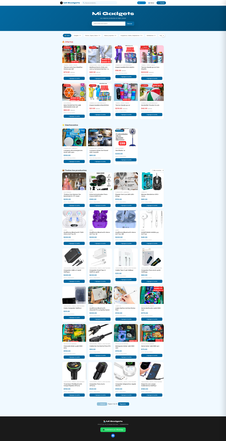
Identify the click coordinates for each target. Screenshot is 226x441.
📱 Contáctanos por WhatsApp (113, 429)
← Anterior (102, 404)
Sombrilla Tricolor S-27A (150, 105)
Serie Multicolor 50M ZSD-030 (151, 309)
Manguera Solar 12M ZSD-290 (125, 347)
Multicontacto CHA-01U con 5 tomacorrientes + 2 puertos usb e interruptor (99, 68)
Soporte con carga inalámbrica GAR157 (148, 385)
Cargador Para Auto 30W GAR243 (151, 271)
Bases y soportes (110, 35)
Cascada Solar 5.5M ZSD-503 (73, 347)
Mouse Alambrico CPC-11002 (150, 195)
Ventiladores (151, 35)
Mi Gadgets (72, 3)
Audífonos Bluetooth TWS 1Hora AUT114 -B (73, 233)
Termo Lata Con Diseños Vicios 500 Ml (73, 68)
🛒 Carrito (161, 3)
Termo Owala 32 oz (122, 105)
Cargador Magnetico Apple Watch (125, 385)
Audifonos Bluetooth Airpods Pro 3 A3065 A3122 (100, 309)
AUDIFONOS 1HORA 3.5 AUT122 (150, 233)
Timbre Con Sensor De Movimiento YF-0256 (72, 195)
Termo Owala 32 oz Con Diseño (150, 68)
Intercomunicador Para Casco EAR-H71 (98, 195)
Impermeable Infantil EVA (99, 105)
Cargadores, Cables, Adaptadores (131, 35)
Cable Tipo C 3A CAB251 (124, 270)
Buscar (129, 23)
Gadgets (77, 35)
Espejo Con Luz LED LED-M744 (124, 195)
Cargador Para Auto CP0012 (97, 385)
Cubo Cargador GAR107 (72, 308)
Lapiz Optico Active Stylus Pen (125, 309)
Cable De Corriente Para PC (100, 346)
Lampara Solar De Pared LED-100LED (99, 151)
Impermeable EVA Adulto (124, 67)
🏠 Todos (67, 35)
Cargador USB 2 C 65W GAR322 (72, 271)
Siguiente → (123, 404)
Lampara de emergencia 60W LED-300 (73, 151)
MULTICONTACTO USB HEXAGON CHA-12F (72, 106)
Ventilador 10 (120, 150)
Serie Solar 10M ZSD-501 (150, 346)
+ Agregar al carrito (74, 78)
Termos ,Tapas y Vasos (92, 35)
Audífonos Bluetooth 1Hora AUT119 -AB (125, 233)
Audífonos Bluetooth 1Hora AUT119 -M (100, 233)
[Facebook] (113, 435)
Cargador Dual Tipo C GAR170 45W (98, 271)
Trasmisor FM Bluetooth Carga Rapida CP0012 (73, 385)
